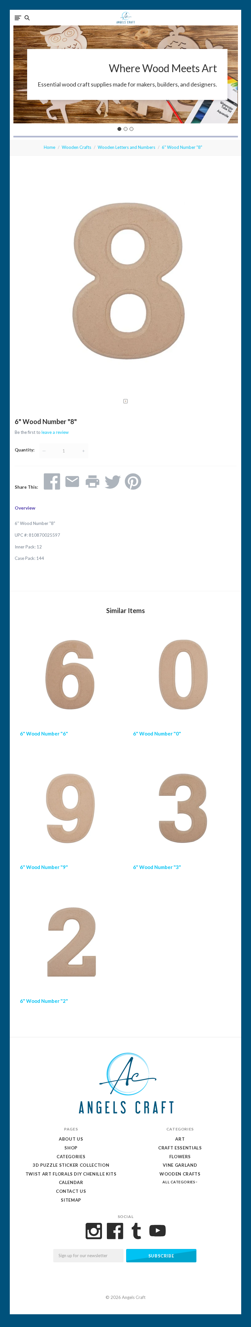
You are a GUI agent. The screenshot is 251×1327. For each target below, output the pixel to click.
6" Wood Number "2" (44, 1001)
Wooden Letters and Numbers (126, 147)
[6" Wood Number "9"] (69, 810)
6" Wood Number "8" (182, 147)
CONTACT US (71, 1191)
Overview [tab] (25, 508)
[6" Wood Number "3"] (182, 810)
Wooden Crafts (76, 147)
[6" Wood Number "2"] (69, 943)
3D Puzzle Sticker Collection (71, 1165)
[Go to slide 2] (125, 129)
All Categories (179, 1182)
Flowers (180, 1156)
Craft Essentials (180, 1147)
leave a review (55, 432)
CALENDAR (71, 1182)
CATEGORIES (71, 1156)
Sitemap (71, 1200)
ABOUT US (71, 1139)
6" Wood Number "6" (44, 733)
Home (49, 147)
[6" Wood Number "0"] (182, 676)
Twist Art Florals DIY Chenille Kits (71, 1174)
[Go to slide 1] (120, 129)
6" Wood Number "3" (157, 867)
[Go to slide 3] (132, 129)
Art (180, 1139)
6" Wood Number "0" (157, 733)
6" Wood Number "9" (44, 867)
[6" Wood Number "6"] (69, 676)
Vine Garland (180, 1165)
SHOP (70, 1147)
